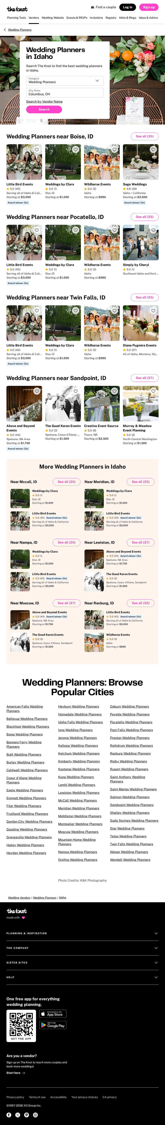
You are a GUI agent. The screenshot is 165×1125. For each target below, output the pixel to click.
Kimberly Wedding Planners (79, 761)
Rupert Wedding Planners (129, 769)
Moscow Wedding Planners (78, 832)
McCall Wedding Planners (77, 800)
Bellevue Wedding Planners (26, 719)
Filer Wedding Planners (23, 806)
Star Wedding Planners (127, 828)
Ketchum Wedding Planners (79, 753)
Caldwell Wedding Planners (27, 770)
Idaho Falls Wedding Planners (80, 722)
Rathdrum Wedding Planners (131, 746)
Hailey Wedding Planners (25, 845)
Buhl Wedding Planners (23, 754)
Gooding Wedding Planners (26, 829)
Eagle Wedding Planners (24, 790)
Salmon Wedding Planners (130, 797)
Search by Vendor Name (44, 101)
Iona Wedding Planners (75, 730)
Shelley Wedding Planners (130, 813)
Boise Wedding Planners (24, 734)
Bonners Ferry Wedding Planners (24, 744)
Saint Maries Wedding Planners (133, 789)
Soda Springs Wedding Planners (134, 821)
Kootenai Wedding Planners (78, 769)
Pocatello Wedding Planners (131, 722)
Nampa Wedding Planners (77, 852)
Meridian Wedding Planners (78, 808)
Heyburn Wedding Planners (78, 706)
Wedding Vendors (19, 897)
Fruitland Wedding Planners (27, 814)
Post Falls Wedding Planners (131, 730)
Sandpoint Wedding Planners (132, 805)
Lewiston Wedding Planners (78, 793)
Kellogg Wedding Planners (78, 746)
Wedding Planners (19, 29)
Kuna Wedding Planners (76, 777)
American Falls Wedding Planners (24, 709)
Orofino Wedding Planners (77, 860)
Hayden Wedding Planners (26, 853)
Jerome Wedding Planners (77, 738)
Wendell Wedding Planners (130, 860)
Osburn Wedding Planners (129, 706)
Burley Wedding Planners (25, 762)
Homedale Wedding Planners (80, 714)
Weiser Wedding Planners (129, 852)
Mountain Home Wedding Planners (77, 842)
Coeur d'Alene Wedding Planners (24, 780)
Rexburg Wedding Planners (130, 753)
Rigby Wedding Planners (128, 761)
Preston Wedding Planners (130, 738)
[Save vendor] (36, 149)
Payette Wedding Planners (130, 714)
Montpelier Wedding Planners (80, 824)
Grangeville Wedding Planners (29, 837)
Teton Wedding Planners (128, 836)
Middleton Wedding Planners (79, 816)
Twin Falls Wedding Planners (131, 844)
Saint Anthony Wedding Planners (127, 779)
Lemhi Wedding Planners (76, 785)
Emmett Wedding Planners (26, 798)
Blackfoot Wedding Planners (27, 727)
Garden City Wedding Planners (29, 822)
